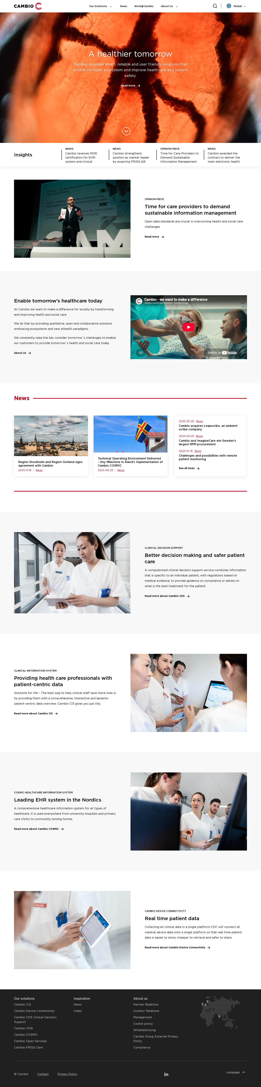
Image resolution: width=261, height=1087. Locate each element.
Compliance (141, 1047)
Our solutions (24, 998)
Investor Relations (146, 1011)
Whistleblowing (144, 1030)
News (123, 6)
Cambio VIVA (23, 1028)
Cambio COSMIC (26, 1034)
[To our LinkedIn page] (166, 1074)
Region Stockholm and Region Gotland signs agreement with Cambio (50, 463)
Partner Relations (145, 1004)
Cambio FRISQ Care (28, 1047)
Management (142, 1017)
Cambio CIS (22, 1004)
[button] (130, 85)
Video (78, 1011)
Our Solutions (98, 6)
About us (140, 998)
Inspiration (82, 998)
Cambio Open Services (30, 1041)
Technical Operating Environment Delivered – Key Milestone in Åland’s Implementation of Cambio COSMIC (130, 462)
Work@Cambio (144, 6)
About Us (167, 6)
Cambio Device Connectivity (34, 1011)
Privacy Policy (67, 1074)
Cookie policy (143, 1023)
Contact (43, 1074)
